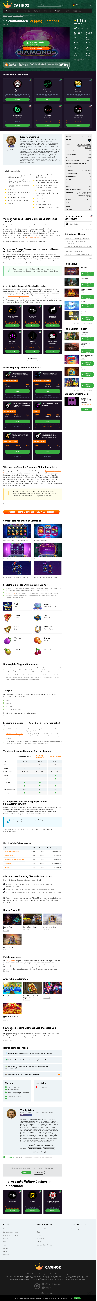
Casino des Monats (43, 1229)
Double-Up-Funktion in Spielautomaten (77, 239)
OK (77, 1298)
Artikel (57, 11)
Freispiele (26, 11)
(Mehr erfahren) (68, 1298)
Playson (5, 1020)
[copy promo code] (51, 121)
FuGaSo (83, 359)
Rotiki (7, 867)
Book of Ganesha (85, 367)
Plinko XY (83, 311)
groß (36, 411)
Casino (8, 11)
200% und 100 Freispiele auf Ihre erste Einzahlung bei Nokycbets (86, 400)
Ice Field (83, 301)
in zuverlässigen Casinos (33, 237)
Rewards (6, 1254)
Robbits (83, 378)
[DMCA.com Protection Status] (46, 1288)
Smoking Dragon (55, 756)
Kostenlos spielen (88, 274)
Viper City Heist (9, 855)
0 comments (78, 23)
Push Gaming (47, 998)
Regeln (66, 11)
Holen (17, 391)
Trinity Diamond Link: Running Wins (87, 356)
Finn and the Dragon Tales (86, 290)
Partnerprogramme (77, 1229)
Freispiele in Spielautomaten (74, 252)
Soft (38, 1232)
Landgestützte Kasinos (44, 1245)
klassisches (49, 471)
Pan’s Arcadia (84, 332)
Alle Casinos (32, 359)
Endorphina (84, 370)
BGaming (83, 314)
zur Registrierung (10, 380)
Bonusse (47, 11)
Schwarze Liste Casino (10, 1232)
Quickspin (83, 381)
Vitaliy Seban (11, 150)
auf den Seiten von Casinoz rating (18, 296)
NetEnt (82, 269)
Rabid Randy (84, 278)
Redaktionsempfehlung (42, 380)
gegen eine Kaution (10, 441)
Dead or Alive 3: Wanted (85, 344)
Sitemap (39, 1242)
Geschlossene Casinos (10, 1235)
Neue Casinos (7, 1229)
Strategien (77, 11)
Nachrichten (41, 1238)
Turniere (37, 11)
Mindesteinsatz (9, 411)
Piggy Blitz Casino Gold (12, 851)
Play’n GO (6, 931)
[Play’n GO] (89, 140)
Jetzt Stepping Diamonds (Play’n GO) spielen (31, 511)
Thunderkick (84, 334)
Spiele (17, 11)
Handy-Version (10, 961)
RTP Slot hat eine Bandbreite (14, 734)
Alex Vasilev (19, 1157)
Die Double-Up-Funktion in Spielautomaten (78, 254)
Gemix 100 (8, 863)
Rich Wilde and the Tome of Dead (14, 859)
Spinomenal (26, 1000)
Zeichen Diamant (10, 593)
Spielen (17, 99)
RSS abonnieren (48, 1293)
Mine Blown (84, 267)
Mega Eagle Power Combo (39, 756)
